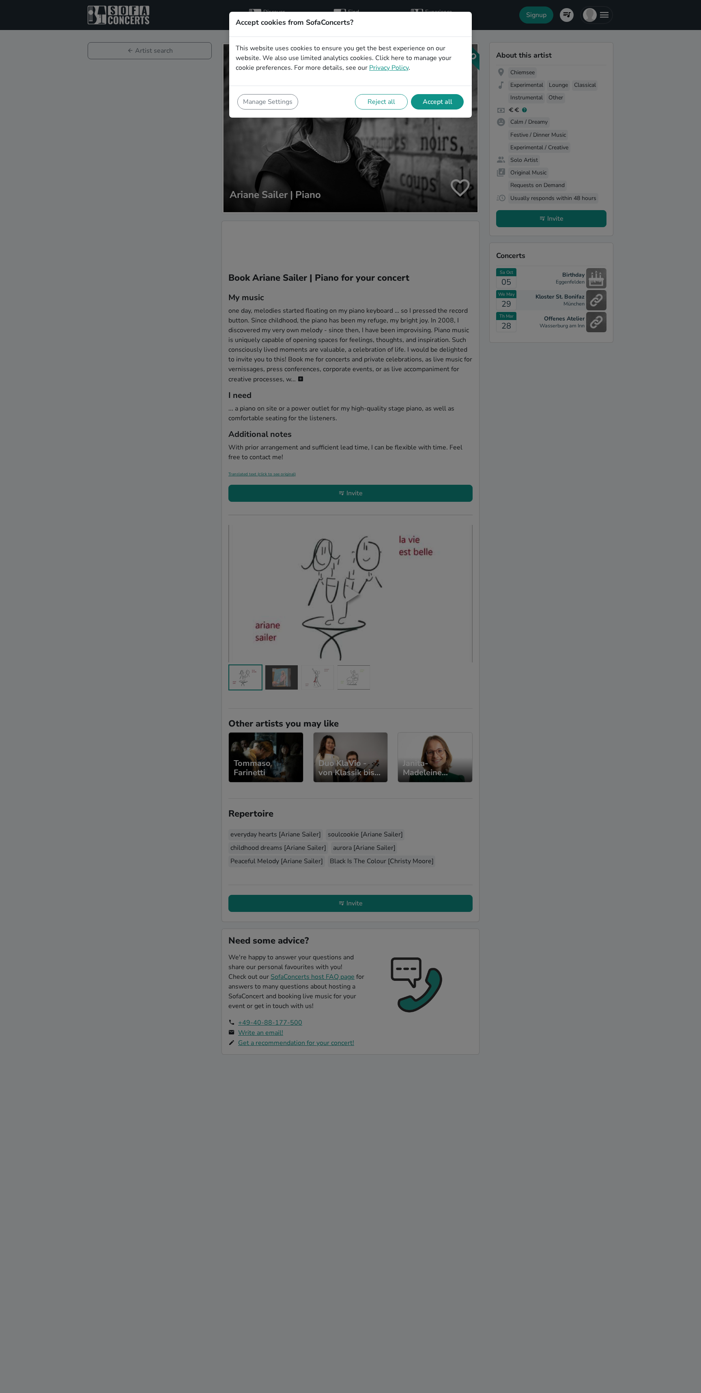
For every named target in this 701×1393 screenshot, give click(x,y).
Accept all (437, 101)
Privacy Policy (389, 67)
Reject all (381, 101)
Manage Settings (267, 101)
